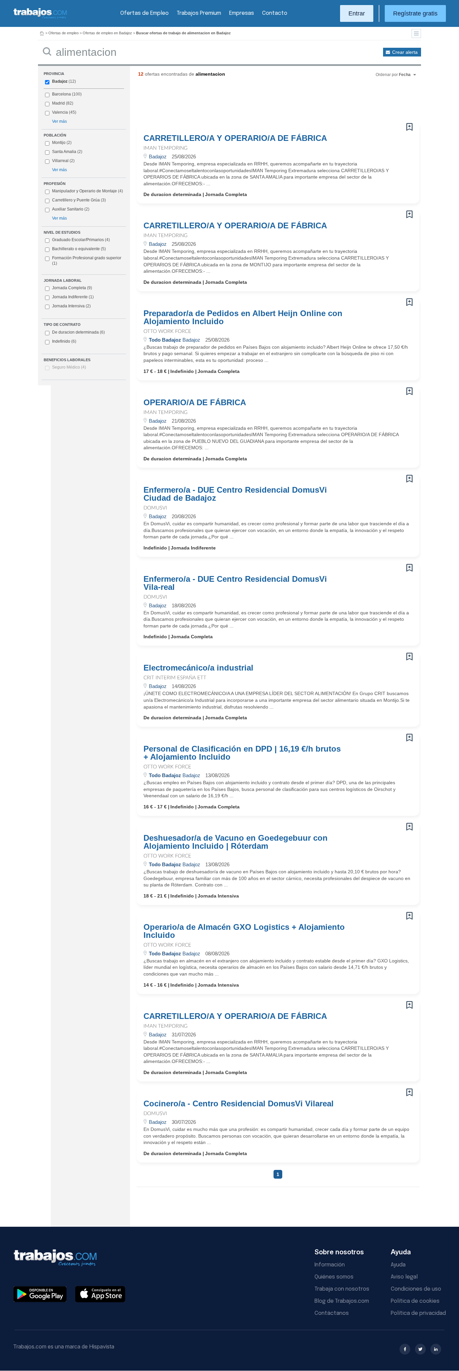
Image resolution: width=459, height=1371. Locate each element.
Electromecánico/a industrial (198, 668)
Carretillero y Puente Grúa (76, 200)
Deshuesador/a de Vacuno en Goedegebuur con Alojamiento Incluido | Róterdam (235, 842)
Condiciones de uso (416, 1289)
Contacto (274, 13)
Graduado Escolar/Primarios (81, 239)
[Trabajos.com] (40, 18)
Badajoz (60, 81)
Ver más (59, 121)
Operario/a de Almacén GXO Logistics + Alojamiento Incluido (244, 931)
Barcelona (61, 94)
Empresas (241, 13)
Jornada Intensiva (71, 306)
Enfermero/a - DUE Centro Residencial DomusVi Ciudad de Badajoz (235, 494)
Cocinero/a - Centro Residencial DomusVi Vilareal (238, 1104)
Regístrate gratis (415, 13)
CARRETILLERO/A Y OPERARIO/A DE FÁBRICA (235, 138)
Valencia (60, 112)
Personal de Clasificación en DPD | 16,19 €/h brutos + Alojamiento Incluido (242, 753)
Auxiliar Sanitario (67, 209)
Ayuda (398, 1265)
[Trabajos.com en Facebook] (405, 1349)
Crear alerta (405, 52)
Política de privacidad (418, 1313)
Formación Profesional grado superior (86, 261)
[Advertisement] (264, 102)
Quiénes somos (334, 1277)
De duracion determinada (78, 332)
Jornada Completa (72, 287)
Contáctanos (332, 1313)
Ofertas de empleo (63, 33)
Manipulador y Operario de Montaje (84, 191)
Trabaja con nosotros (342, 1289)
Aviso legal (404, 1277)
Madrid (58, 103)
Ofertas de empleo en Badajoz (107, 33)
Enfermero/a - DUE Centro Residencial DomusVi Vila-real (235, 583)
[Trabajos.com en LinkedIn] (435, 1349)
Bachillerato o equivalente (79, 248)
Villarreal (60, 160)
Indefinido (64, 341)
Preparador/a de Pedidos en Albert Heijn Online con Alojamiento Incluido (242, 317)
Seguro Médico (69, 367)
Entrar (356, 13)
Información (330, 1265)
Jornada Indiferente (73, 297)
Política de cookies (415, 1301)
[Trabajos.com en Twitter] (420, 1349)
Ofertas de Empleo (144, 13)
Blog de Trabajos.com (342, 1301)
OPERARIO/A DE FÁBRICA (194, 402)
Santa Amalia (64, 151)
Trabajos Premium (199, 13)
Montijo (59, 142)
